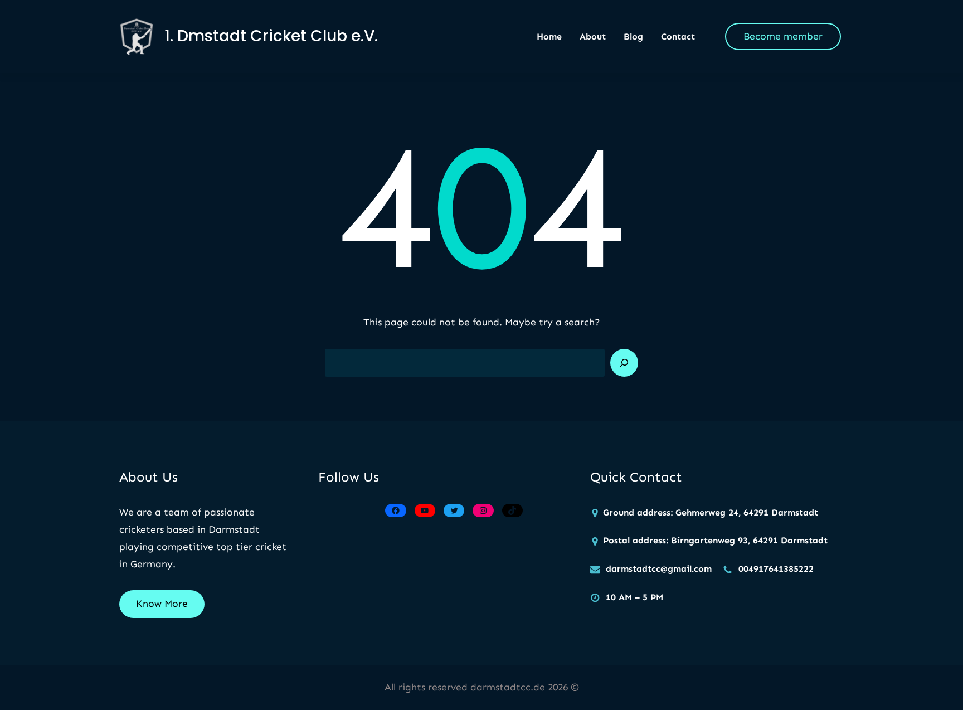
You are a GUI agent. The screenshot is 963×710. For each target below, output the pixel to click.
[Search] (624, 363)
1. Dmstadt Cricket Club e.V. (271, 36)
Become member (783, 36)
